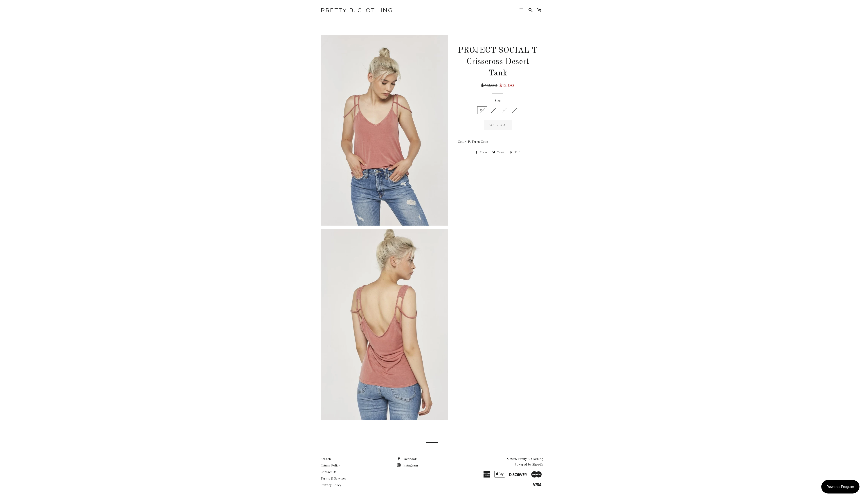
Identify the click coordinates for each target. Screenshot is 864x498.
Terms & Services (333, 478)
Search (326, 459)
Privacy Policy (331, 485)
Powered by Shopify (529, 464)
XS (482, 110)
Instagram (410, 465)
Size (498, 101)
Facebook (409, 459)
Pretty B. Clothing (357, 10)
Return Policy (330, 465)
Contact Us (328, 472)
